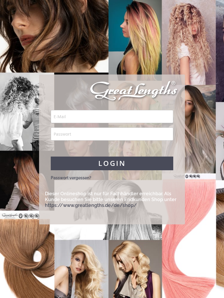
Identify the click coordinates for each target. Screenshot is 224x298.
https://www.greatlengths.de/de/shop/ (91, 205)
